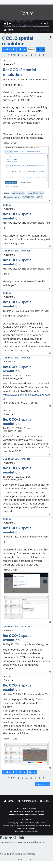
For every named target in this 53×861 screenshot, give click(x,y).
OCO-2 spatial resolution (17, 40)
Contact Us (26, 820)
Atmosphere (18, 193)
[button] (18, 55)
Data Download (35, 193)
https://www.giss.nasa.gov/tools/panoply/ (27, 394)
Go (29, 859)
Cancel (19, 859)
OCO (39, 197)
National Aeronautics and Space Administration (26, 814)
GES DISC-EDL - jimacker (16, 251)
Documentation (12, 197)
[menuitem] (19, 801)
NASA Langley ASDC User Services (31, 811)
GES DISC (28, 197)
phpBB (18, 823)
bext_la (7, 60)
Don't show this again (13, 39)
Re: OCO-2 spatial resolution (19, 72)
